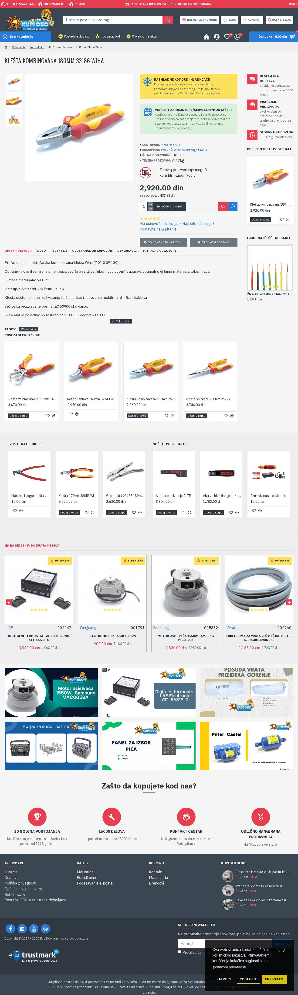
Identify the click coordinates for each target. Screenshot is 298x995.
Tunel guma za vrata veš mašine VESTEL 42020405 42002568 (259, 638)
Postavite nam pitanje (158, 229)
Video (41, 251)
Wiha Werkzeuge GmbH (190, 150)
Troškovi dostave (215, 242)
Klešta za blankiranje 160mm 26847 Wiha (33, 399)
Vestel (232, 627)
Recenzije (59, 251)
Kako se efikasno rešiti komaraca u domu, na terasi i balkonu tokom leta (263, 900)
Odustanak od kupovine (92, 251)
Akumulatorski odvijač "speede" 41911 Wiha (269, 496)
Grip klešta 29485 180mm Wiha (125, 496)
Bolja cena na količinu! (165, 242)
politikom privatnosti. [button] (230, 967)
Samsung (161, 627)
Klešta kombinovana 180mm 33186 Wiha (271, 204)
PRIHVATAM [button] (274, 979)
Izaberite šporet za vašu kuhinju (259, 886)
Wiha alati (18, 47)
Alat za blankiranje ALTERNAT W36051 (175, 496)
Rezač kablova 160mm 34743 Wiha (92, 399)
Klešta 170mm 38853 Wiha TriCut (78, 496)
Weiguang (88, 627)
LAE (10, 627)
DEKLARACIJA (128, 251)
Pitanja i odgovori (159, 251)
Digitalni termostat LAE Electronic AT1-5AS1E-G (39, 638)
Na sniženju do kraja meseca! (35, 545)
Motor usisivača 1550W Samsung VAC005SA (186, 638)
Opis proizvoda (18, 251)
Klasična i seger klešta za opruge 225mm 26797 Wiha (30, 496)
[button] (9, 602)
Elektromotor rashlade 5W (112, 636)
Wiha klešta (37, 47)
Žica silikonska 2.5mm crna (268, 294)
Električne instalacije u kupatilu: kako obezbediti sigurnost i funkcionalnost (263, 872)
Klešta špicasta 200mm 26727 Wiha (211, 399)
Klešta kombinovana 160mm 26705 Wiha (152, 399)
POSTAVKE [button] (248, 979)
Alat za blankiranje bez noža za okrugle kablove (222, 496)
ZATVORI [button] (224, 979)
